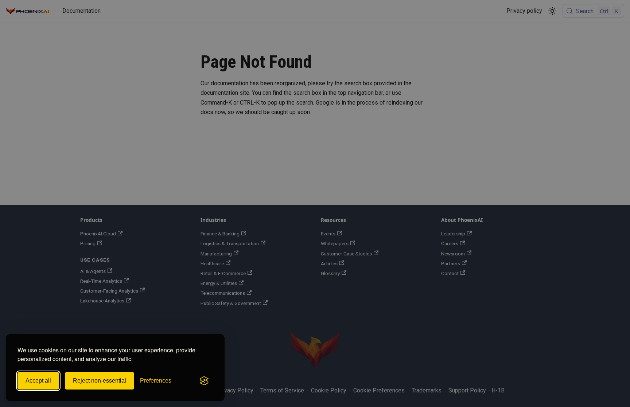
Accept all (38, 380)
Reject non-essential (99, 380)
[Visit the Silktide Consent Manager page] (204, 381)
